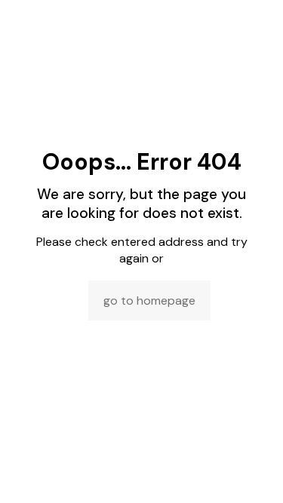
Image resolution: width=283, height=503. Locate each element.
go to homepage (149, 300)
